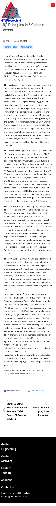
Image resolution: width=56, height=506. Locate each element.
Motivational (26, 47)
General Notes (11, 47)
